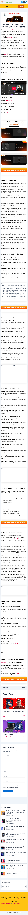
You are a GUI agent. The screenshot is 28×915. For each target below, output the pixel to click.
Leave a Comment (6, 715)
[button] (7, 6)
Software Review (14, 715)
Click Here (9, 112)
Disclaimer (3, 903)
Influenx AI (19, 673)
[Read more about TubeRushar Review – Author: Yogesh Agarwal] (14, 703)
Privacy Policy (8, 903)
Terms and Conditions (16, 903)
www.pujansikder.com (17, 898)
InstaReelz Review (8, 734)
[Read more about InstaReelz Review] (14, 726)
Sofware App (20, 715)
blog (13, 895)
